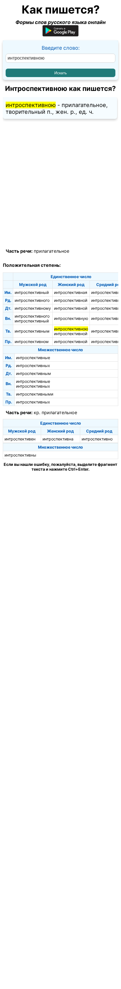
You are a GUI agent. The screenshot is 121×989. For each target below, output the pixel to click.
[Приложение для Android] (60, 35)
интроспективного (32, 300)
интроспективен (20, 438)
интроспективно (97, 438)
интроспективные (33, 357)
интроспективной (70, 300)
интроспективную (71, 318)
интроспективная (70, 292)
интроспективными (34, 394)
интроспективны (20, 455)
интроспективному (33, 308)
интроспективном (32, 341)
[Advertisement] (60, 183)
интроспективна (57, 438)
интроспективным (32, 331)
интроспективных (33, 365)
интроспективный (32, 292)
